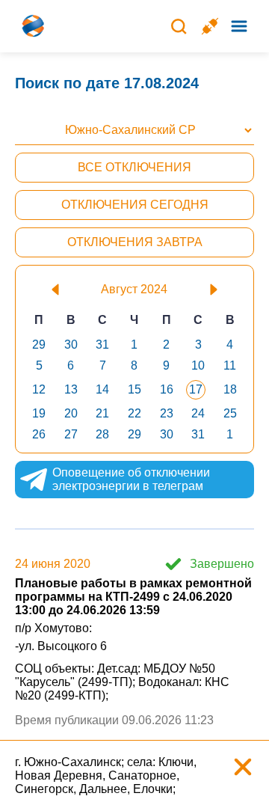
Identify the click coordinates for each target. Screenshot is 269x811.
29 (39, 344)
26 (39, 434)
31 (102, 344)
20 (71, 413)
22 (134, 413)
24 (198, 413)
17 (195, 389)
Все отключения (134, 167)
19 (39, 413)
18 (230, 389)
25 (230, 413)
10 (198, 365)
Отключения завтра (134, 242)
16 (166, 389)
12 (39, 389)
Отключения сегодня (134, 204)
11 (229, 365)
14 (102, 389)
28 (102, 434)
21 (102, 413)
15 (134, 389)
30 (71, 344)
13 (71, 389)
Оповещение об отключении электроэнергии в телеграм (131, 479)
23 (166, 413)
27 (71, 434)
